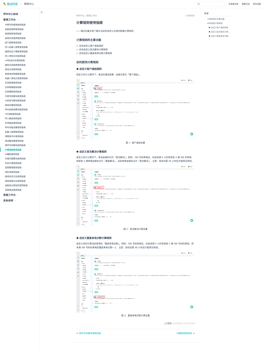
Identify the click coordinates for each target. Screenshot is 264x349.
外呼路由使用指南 (13, 123)
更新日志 (246, 4)
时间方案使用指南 (13, 163)
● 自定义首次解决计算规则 (220, 32)
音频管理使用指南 (13, 167)
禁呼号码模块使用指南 (15, 145)
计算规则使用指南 (13, 149)
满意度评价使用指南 (14, 136)
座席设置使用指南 (13, 105)
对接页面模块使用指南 (15, 158)
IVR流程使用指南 (13, 114)
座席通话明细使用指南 (15, 74)
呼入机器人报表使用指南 (16, 47)
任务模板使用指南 (13, 91)
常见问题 (257, 4)
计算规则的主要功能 (216, 19)
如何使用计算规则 (215, 23)
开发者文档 (234, 4)
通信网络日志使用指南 (15, 181)
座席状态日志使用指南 (15, 176)
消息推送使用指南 (13, 190)
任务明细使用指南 (13, 87)
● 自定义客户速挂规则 (218, 27)
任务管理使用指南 (13, 82)
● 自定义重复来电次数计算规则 (220, 36)
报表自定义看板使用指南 (16, 51)
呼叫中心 (80, 15)
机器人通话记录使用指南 (16, 78)
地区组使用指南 (12, 172)
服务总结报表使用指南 (15, 65)
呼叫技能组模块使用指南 (16, 109)
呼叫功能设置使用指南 (15, 127)
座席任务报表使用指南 (15, 38)
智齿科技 (191, 15)
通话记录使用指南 (13, 69)
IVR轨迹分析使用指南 (15, 60)
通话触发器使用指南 (14, 141)
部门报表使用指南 (13, 42)
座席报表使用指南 (13, 33)
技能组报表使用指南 (14, 29)
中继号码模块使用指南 (15, 96)
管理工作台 (92, 15)
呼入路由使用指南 (13, 118)
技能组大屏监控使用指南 (16, 185)
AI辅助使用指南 (12, 154)
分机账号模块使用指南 (15, 100)
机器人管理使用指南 (14, 132)
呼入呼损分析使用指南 (15, 56)
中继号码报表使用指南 (15, 24)
